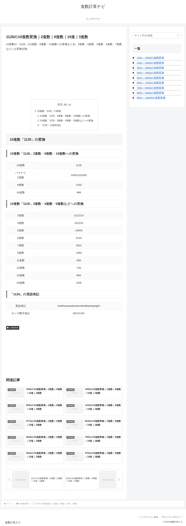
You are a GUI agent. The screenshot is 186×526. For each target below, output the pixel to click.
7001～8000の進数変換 (150, 87)
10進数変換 (13, 328)
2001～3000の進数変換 (150, 62)
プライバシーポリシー (171, 517)
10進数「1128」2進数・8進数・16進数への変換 (65, 115)
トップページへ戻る (149, 517)
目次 (60, 104)
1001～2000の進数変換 (150, 57)
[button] (178, 35)
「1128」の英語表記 (50, 125)
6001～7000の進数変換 (150, 82)
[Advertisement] (64, 75)
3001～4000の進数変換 (150, 67)
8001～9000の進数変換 (150, 92)
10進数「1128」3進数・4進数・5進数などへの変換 (66, 120)
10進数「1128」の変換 (49, 111)
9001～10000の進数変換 (151, 97)
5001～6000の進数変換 (150, 77)
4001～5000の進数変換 (150, 72)
